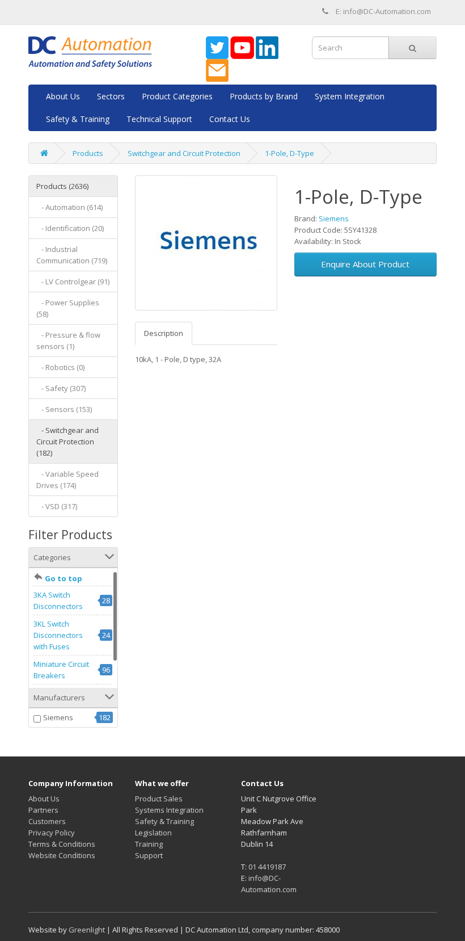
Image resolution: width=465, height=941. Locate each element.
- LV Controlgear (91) (72, 281)
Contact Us (229, 119)
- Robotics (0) (60, 367)
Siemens (58, 717)
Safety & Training (77, 119)
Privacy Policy (51, 832)
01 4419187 (267, 867)
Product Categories (177, 96)
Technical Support (159, 119)
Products (88, 153)
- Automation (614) (69, 207)
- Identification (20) (70, 228)
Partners (43, 810)
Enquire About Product (365, 264)
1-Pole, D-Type (289, 153)
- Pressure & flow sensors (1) (68, 340)
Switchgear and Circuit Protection (184, 153)
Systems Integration (169, 810)
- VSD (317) (56, 506)
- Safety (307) (61, 388)
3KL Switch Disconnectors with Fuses (58, 635)
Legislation (153, 832)
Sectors (111, 96)
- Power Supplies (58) (67, 308)
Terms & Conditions (61, 844)
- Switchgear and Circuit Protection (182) (67, 441)
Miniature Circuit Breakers (61, 669)
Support (149, 855)
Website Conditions (61, 855)
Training (149, 844)
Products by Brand (264, 96)
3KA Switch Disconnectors (58, 600)
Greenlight (87, 930)
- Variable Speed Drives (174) (67, 479)
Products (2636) (62, 186)
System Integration (349, 96)
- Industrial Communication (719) (71, 255)
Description (163, 333)
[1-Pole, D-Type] (206, 242)
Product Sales (159, 798)
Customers (47, 821)
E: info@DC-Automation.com (383, 11)
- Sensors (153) (64, 409)
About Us (63, 96)
